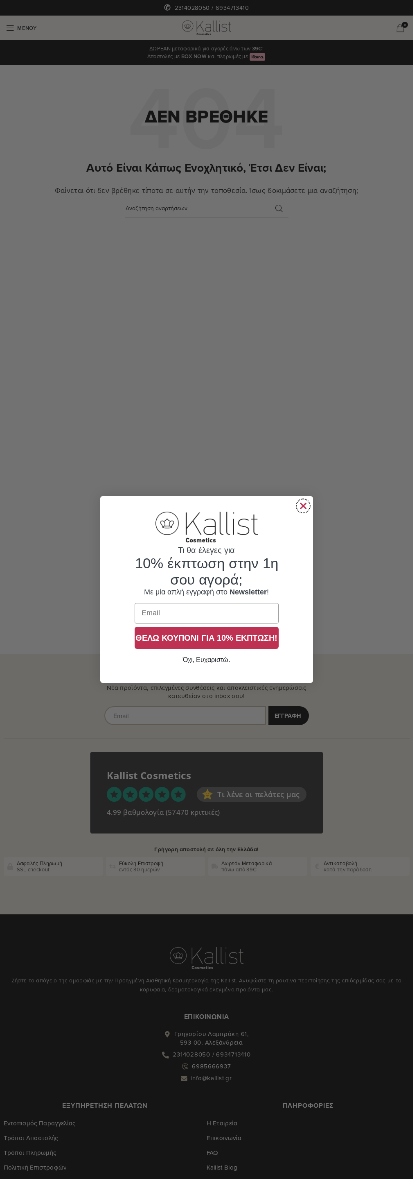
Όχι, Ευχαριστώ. (206, 659)
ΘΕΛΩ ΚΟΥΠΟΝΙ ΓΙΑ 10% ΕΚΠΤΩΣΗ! (206, 637)
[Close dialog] (303, 505)
